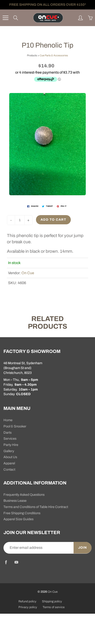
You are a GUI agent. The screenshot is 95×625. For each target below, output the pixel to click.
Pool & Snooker (14, 426)
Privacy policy (27, 607)
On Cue (27, 273)
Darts (7, 432)
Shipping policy (52, 601)
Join (82, 547)
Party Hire (10, 445)
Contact (9, 469)
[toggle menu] (5, 17)
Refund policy (27, 601)
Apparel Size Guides (18, 519)
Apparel (9, 463)
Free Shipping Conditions (21, 513)
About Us (10, 457)
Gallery (8, 451)
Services (9, 438)
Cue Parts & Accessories (54, 55)
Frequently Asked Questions (24, 494)
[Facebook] (6, 562)
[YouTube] (16, 562)
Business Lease (15, 500)
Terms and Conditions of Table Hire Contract (35, 507)
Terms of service (54, 607)
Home (7, 420)
